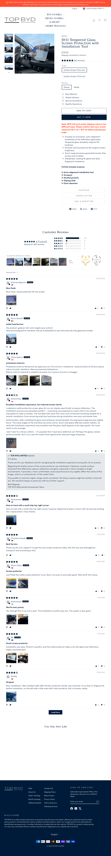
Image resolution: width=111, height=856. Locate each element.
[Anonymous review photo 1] (11, 443)
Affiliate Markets (34, 803)
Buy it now (84, 117)
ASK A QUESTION (84, 201)
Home (64, 36)
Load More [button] (55, 712)
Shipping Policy (50, 792)
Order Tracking (34, 796)
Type (64, 66)
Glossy (67, 87)
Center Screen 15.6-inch (74, 70)
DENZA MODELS (54, 18)
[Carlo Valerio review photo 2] (23, 380)
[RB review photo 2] (23, 658)
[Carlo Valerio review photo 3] (35, 380)
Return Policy (49, 796)
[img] (12, 279)
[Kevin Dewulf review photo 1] (11, 339)
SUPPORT (54, 22)
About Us (31, 792)
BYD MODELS (55, 14)
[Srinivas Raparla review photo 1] (11, 300)
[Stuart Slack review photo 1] (11, 583)
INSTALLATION (84, 196)
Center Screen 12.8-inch (74, 76)
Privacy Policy (49, 799)
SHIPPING (84, 190)
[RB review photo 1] (11, 658)
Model (65, 83)
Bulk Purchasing (34, 799)
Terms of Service (50, 803)
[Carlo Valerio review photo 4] (46, 380)
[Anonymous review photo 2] (23, 619)
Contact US (48, 788)
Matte (76, 87)
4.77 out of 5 (41, 241)
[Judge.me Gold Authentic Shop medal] (85, 259)
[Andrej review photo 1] (11, 697)
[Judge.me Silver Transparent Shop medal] (96, 259)
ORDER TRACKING (55, 26)
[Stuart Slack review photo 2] (23, 583)
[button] (68, 60)
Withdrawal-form (51, 806)
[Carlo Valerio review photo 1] (11, 380)
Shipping (65, 55)
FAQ (30, 788)
